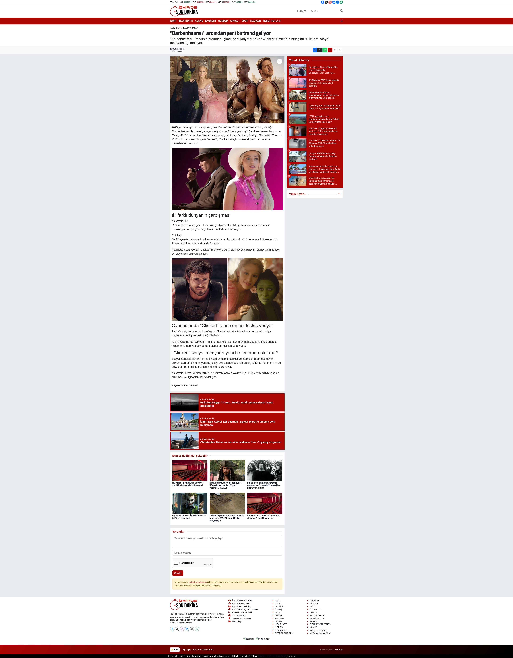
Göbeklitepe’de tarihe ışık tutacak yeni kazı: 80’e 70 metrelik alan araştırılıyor (226, 518)
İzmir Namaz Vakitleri (241, 606)
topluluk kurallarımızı (198, 582)
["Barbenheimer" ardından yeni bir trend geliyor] (227, 89)
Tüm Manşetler (238, 615)
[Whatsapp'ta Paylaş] (324, 50)
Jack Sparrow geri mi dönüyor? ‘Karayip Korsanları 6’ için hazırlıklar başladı (226, 485)
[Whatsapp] (197, 629)
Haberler (175, 28)
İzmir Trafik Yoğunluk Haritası (245, 609)
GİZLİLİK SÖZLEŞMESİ (320, 624)
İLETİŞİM (301, 11)
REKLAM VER (281, 630)
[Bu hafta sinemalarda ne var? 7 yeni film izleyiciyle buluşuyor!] (189, 470)
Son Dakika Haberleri (241, 618)
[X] (177, 629)
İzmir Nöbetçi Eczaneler (242, 600)
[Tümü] (339, 194)
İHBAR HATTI (185, 21)
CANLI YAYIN (329, 11)
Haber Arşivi (237, 621)
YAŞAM (313, 621)
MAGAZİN (255, 21)
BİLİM (277, 612)
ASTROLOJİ (315, 609)
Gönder (178, 573)
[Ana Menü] (341, 21)
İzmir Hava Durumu (240, 603)
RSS (176, 650)
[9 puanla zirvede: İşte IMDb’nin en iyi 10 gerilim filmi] (189, 503)
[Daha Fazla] (330, 50)
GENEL (278, 603)
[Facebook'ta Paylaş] (315, 50)
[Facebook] (172, 629)
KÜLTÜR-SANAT (190, 28)
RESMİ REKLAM (271, 21)
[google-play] (262, 638)
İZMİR (173, 21)
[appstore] (249, 638)
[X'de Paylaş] (319, 50)
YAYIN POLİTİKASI (318, 630)
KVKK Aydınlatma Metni (320, 633)
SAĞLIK (278, 621)
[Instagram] (182, 629)
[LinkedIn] (187, 629)
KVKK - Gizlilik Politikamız (272, 656)
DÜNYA (313, 612)
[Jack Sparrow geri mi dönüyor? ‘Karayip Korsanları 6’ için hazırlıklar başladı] (227, 470)
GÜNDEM (223, 21)
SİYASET (235, 21)
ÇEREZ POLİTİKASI (284, 633)
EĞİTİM (278, 615)
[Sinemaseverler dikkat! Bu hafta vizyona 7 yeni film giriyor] (264, 503)
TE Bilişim (338, 650)
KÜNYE (314, 11)
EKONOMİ (210, 21)
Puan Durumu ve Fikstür (243, 612)
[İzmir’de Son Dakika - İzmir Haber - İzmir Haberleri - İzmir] (184, 11)
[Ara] (341, 11)
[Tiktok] (192, 629)
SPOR (245, 21)
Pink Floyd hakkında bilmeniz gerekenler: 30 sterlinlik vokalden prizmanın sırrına (264, 485)
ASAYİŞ (199, 21)
